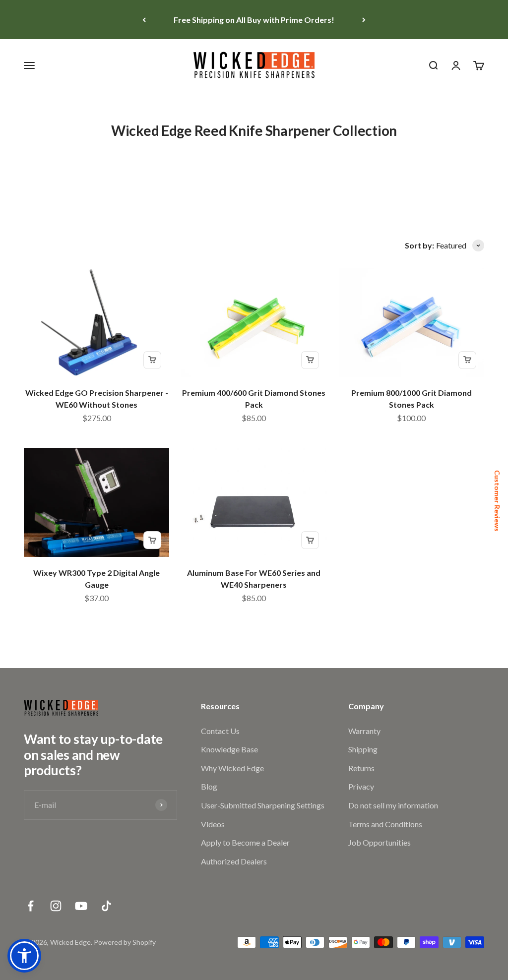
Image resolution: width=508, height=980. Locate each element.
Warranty (364, 730)
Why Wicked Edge (232, 768)
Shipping (363, 749)
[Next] (364, 19)
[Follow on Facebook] (30, 906)
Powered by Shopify (125, 942)
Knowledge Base (229, 749)
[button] (24, 955)
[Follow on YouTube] (81, 906)
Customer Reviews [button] (497, 501)
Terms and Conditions (385, 824)
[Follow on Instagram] (56, 906)
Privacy (361, 786)
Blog (209, 786)
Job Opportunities (379, 842)
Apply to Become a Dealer (245, 842)
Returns (361, 768)
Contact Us (220, 730)
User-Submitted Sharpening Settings (262, 805)
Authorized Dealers (234, 861)
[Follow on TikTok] (106, 906)
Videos (213, 824)
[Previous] (144, 19)
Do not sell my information (393, 805)
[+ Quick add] (152, 360)
